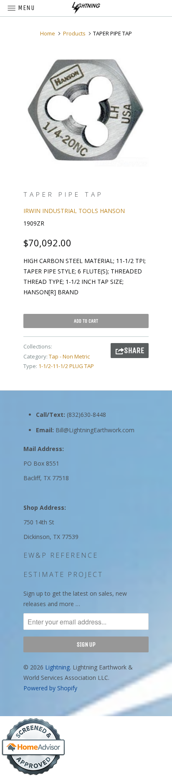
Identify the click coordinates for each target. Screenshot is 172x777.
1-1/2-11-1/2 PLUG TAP (66, 366)
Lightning (57, 667)
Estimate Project (63, 574)
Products (74, 33)
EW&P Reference (60, 555)
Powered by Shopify (50, 688)
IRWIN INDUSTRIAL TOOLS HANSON (74, 211)
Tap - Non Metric (69, 356)
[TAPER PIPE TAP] (86, 110)
